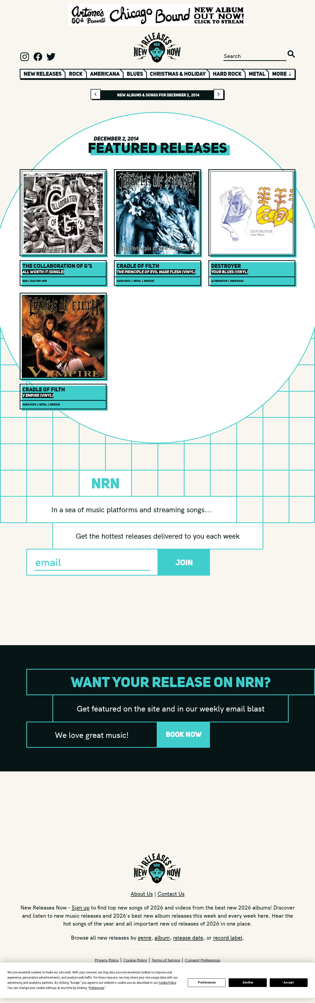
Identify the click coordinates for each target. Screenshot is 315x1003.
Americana (105, 73)
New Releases (43, 73)
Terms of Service (166, 960)
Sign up (81, 907)
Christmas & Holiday (178, 73)
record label (227, 937)
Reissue (149, 281)
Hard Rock (227, 73)
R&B (25, 281)
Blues (135, 73)
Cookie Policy (135, 960)
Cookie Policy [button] (167, 983)
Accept (289, 982)
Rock (76, 73)
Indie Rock (237, 281)
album (162, 937)
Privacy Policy (107, 960)
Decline (248, 982)
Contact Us (171, 893)
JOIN (184, 562)
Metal (257, 73)
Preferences (207, 982)
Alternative (219, 281)
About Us (142, 893)
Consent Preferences (202, 960)
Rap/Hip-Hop (38, 281)
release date (188, 937)
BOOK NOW (184, 734)
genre (144, 937)
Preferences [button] (96, 988)
